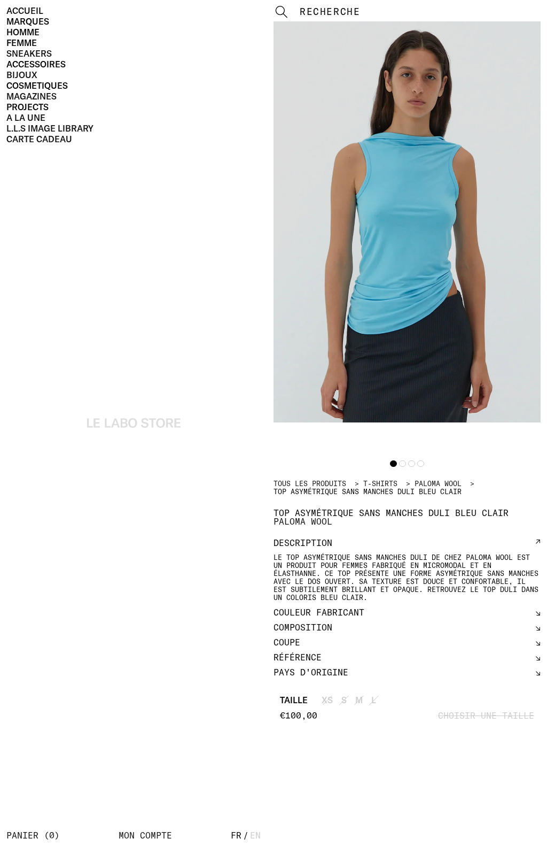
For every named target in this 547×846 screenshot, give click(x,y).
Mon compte (145, 835)
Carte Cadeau (39, 139)
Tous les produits (310, 483)
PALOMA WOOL (438, 483)
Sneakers (29, 53)
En (255, 835)
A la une (25, 117)
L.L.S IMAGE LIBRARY (49, 128)
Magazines (31, 96)
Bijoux (21, 75)
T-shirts (380, 483)
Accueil (24, 10)
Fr (236, 835)
